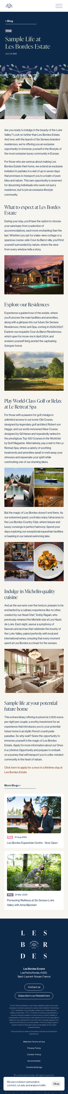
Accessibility (34, 1060)
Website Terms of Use (34, 1041)
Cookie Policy (34, 1054)
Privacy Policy (34, 1048)
